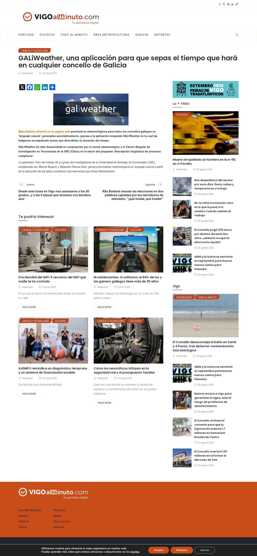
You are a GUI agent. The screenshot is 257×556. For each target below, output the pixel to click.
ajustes (135, 552)
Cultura (60, 229)
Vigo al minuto (74, 35)
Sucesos (47, 35)
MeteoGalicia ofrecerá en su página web (44, 131)
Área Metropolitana (111, 35)
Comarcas (59, 510)
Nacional (23, 521)
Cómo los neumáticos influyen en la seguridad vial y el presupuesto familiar (124, 370)
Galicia (141, 35)
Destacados (184, 297)
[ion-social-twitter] (224, 4)
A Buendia (181, 355)
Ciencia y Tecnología (34, 50)
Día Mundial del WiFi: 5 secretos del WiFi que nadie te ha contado (52, 279)
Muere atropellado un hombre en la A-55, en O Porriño (204, 161)
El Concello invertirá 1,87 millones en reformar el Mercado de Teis (210, 456)
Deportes (162, 35)
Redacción (27, 73)
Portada (26, 35)
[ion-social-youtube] (232, 4)
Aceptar (158, 550)
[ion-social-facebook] (220, 4)
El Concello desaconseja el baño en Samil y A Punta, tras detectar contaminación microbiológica (204, 346)
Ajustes (204, 550)
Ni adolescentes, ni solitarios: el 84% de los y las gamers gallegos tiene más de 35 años (128, 279)
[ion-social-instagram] (228, 4)
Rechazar (181, 550)
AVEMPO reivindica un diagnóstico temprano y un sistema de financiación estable (52, 370)
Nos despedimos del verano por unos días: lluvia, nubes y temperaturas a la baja (214, 184)
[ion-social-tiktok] (237, 4)
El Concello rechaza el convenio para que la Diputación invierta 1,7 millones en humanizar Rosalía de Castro (209, 429)
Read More (29, 307)
